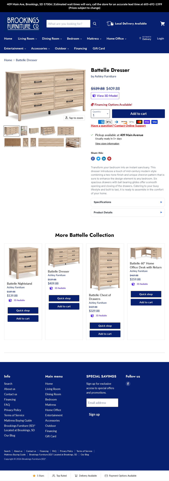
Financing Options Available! (113, 104)
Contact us (10, 394)
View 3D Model (107, 95)
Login (160, 38)
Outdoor (61, 48)
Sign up (94, 414)
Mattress (93, 38)
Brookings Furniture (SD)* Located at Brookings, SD (53, 454)
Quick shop (23, 310)
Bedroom (73, 38)
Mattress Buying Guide (18, 420)
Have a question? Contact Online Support (118, 125)
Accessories (39, 48)
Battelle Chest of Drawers (100, 297)
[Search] (94, 23)
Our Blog (9, 435)
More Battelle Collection (84, 235)
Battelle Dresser (58, 271)
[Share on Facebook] (93, 159)
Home (8, 38)
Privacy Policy (12, 410)
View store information (107, 143)
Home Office (115, 38)
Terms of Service (14, 415)
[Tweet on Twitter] (98, 159)
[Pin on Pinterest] (109, 159)
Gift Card (99, 48)
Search (8, 383)
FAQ (7, 404)
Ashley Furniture (105, 76)
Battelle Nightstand (19, 283)
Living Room (26, 38)
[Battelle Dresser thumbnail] (11, 131)
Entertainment (14, 48)
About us (9, 389)
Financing (80, 48)
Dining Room (51, 38)
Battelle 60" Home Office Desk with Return (146, 265)
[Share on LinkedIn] (104, 159)
